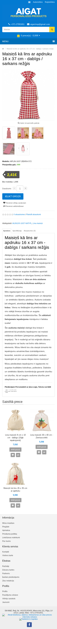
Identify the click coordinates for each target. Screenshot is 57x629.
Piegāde (5, 527)
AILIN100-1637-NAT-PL (22, 223)
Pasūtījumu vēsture (10, 595)
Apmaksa (6, 530)
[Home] (3, 49)
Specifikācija (17, 231)
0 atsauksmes (19, 214)
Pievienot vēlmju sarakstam (15, 203)
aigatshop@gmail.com (40, 24)
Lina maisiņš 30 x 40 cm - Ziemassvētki (41, 436)
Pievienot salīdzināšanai (14, 206)
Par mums (6, 541)
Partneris (6, 573)
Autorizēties (38, 2)
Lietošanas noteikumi (11, 537)
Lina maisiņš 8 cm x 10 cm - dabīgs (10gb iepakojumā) (15, 437)
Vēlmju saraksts (8, 599)
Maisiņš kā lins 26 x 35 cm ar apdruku (15, 489)
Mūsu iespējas (8, 523)
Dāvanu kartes (8, 570)
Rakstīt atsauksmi (33, 214)
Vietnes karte (7, 555)
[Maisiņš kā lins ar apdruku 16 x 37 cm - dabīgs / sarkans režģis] (8, 133)
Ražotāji (5, 566)
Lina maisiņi (38, 223)
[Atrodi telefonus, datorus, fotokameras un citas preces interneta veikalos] (28, 617)
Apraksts (6, 231)
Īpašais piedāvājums (10, 577)
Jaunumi (5, 602)
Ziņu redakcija (8, 581)
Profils (4, 591)
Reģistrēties (50, 2)
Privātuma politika (9, 534)
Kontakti (5, 552)
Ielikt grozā (13, 196)
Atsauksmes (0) (30, 231)
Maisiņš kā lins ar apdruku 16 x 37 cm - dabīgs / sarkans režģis (30, 49)
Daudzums (6, 189)
